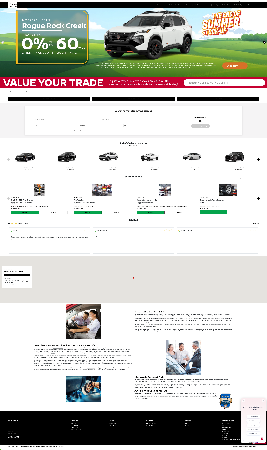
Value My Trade (150, 425)
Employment (225, 433)
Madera (190, 324)
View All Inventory (133, 145)
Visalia (181, 324)
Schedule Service (254, 178)
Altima (77, 351)
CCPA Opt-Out (61, 446)
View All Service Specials (245, 178)
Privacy (223, 425)
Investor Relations (226, 423)
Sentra (36, 351)
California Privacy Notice (227, 427)
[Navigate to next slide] (266, 42)
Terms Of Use (34, 446)
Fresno (177, 324)
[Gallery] (133, 42)
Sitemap (224, 429)
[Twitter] (15, 436)
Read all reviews (256, 223)
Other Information (228, 421)
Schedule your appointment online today (149, 387)
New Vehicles (74, 423)
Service (111, 421)
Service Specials (112, 425)
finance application (147, 396)
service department (152, 379)
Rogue (53, 353)
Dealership (187, 421)
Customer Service (226, 431)
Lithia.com (224, 437)
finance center (151, 393)
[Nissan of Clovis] (12, 4)
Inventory (74, 421)
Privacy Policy (17, 446)
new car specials (61, 355)
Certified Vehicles (75, 427)
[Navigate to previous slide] (1, 42)
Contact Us (13, 424)
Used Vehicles (74, 425)
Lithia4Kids (224, 435)
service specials (161, 384)
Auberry (185, 324)
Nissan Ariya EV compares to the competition (102, 357)
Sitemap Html (44, 446)
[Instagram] (12, 436)
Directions (186, 425)
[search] (259, 5)
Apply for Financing (151, 423)
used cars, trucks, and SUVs (75, 360)
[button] (133, 278)
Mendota (205, 324)
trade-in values (91, 368)
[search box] (133, 90)
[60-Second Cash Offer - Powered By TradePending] (133, 82)
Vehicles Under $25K (76, 429)
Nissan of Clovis (11, 446)
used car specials (79, 362)
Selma (194, 324)
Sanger (198, 324)
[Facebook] (9, 436)
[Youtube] (17, 436)
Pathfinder (54, 349)
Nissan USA (55, 446)
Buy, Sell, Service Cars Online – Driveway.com (232, 439)
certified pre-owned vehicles (71, 363)
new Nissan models (58, 348)
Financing (149, 421)
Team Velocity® (240, 446)
